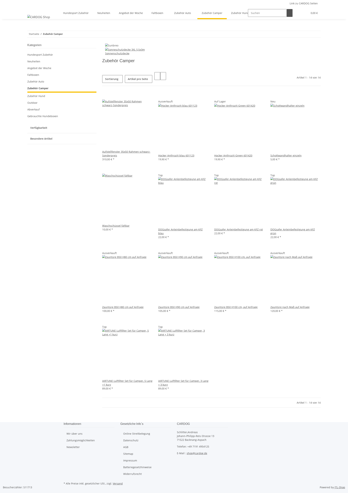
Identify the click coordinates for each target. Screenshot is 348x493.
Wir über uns (74, 433)
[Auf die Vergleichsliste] (105, 96)
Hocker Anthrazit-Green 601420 (233, 155)
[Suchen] (290, 13)
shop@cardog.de (197, 453)
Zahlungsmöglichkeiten (81, 440)
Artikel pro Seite (138, 79)
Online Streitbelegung (136, 433)
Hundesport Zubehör (40, 54)
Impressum (130, 460)
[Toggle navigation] (31, 10)
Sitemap (128, 453)
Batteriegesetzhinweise (137, 467)
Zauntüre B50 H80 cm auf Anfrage (123, 307)
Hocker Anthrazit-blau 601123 (176, 155)
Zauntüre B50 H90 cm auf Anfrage (179, 307)
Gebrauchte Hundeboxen (42, 116)
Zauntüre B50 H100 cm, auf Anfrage (236, 307)
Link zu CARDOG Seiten (304, 3)
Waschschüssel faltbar (116, 225)
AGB (125, 447)
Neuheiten (33, 61)
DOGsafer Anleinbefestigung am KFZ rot (238, 229)
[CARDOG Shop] (38, 17)
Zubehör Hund (36, 96)
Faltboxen (33, 75)
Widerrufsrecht (132, 474)
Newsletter (73, 447)
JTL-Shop (340, 487)
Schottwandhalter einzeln (286, 155)
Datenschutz (130, 440)
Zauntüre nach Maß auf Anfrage (290, 307)
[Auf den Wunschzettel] (111, 96)
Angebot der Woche (39, 68)
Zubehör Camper (37, 88)
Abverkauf (33, 109)
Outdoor (32, 102)
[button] (298, 13)
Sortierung (111, 79)
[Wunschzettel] (304, 13)
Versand (118, 483)
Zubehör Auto (35, 81)
